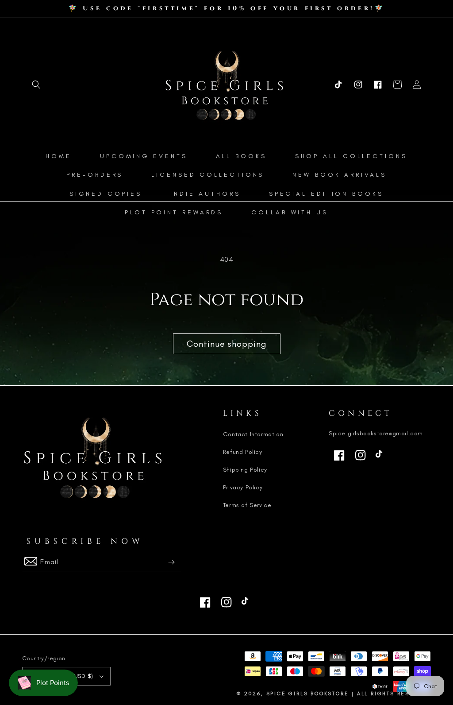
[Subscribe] (171, 562)
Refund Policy (242, 452)
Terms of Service (247, 505)
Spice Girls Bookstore (307, 693)
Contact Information (253, 434)
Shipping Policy (245, 469)
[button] (36, 84)
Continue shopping (227, 343)
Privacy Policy (242, 487)
